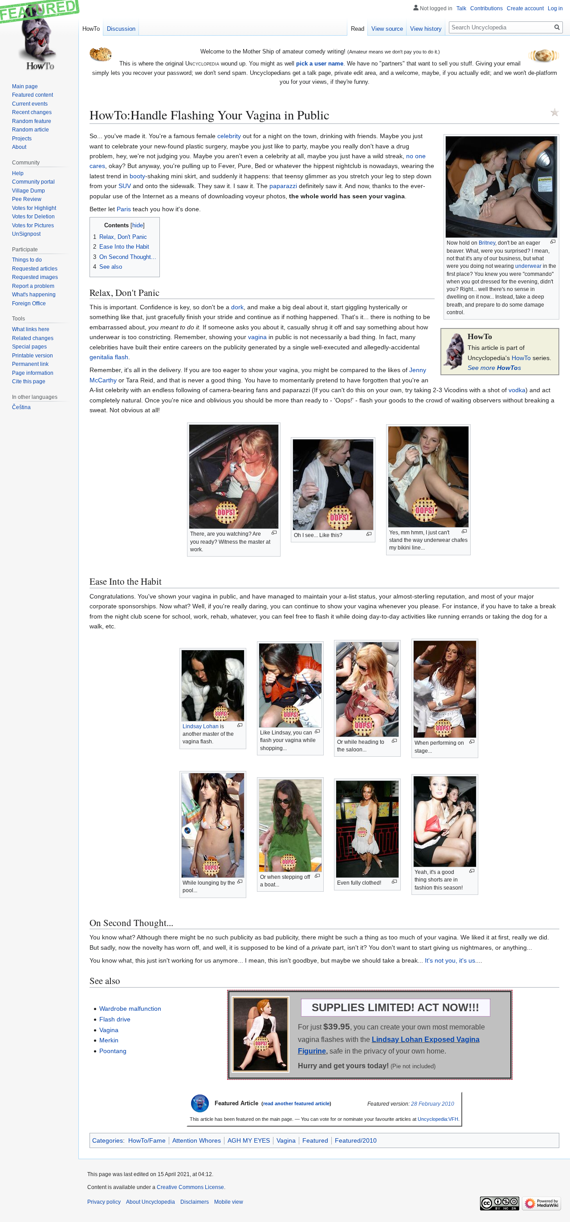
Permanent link (30, 364)
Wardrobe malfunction (130, 1008)
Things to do (27, 260)
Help (18, 173)
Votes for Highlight (34, 208)
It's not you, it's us (450, 960)
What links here (30, 329)
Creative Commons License (190, 1187)
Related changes (32, 338)
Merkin (108, 1040)
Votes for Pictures (33, 225)
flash (121, 357)
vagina (257, 336)
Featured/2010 (356, 1140)
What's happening (34, 294)
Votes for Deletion (33, 216)
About (19, 147)
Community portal (33, 182)
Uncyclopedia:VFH (438, 1119)
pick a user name (319, 63)
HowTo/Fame (147, 1140)
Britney (487, 243)
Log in (555, 8)
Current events (30, 104)
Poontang (112, 1050)
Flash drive (114, 1019)
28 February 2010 (432, 1104)
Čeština (21, 407)
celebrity (229, 135)
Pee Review (26, 199)
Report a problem (33, 286)
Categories (107, 1140)
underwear (528, 266)
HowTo (521, 357)
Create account (525, 8)
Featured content (32, 95)
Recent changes (32, 112)
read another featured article (296, 1103)
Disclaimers (194, 1202)
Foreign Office (29, 303)
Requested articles (34, 269)
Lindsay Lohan (201, 726)
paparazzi (283, 185)
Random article (30, 130)
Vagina (108, 1029)
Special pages (29, 347)
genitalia (101, 357)
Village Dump (28, 191)
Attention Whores (196, 1140)
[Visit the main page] (39, 35)
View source (387, 28)
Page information (32, 373)
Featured (315, 1140)
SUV (124, 185)
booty (137, 176)
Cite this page (28, 381)
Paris (124, 209)
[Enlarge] (553, 241)
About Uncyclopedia (150, 1202)
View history (426, 28)
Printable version (32, 356)
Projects (22, 138)
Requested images (35, 277)
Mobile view (228, 1202)
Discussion (121, 28)
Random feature (31, 121)
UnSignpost (26, 234)
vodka (517, 390)
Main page (25, 86)
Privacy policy (104, 1202)
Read (357, 28)
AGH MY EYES (249, 1140)
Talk (461, 8)
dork (237, 307)
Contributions (486, 8)
